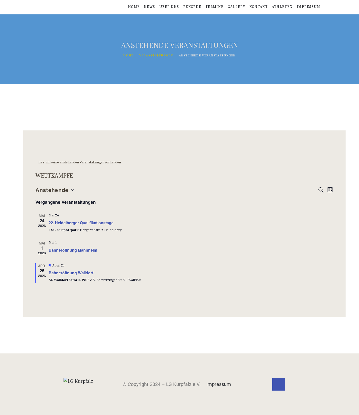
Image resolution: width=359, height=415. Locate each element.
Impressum (218, 384)
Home (128, 55)
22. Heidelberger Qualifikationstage (81, 222)
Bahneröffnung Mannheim (73, 250)
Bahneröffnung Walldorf (71, 273)
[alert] (184, 162)
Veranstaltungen (156, 55)
